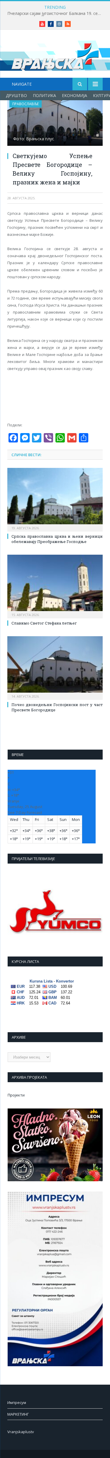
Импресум (16, 1402)
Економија (74, 95)
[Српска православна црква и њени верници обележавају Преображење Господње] (55, 499)
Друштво (16, 95)
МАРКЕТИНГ (18, 1414)
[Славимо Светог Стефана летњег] (55, 586)
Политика (44, 95)
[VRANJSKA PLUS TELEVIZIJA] (55, 55)
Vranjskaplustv (20, 1431)
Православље (25, 103)
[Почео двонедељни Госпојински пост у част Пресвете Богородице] (55, 667)
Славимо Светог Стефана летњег (44, 623)
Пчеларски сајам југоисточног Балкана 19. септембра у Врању (56, 13)
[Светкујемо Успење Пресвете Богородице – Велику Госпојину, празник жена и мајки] (55, 123)
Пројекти (16, 1095)
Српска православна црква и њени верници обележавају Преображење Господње (57, 539)
